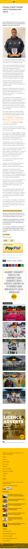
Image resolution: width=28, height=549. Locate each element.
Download (5, 466)
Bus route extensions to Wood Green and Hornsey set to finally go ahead (16, 514)
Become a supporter (7, 468)
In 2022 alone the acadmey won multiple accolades (14, 116)
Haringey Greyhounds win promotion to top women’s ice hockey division (14, 346)
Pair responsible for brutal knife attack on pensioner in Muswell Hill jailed (16, 524)
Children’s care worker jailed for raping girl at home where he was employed (16, 504)
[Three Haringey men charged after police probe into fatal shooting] (5, 500)
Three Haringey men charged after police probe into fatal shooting (16, 500)
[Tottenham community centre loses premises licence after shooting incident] (5, 496)
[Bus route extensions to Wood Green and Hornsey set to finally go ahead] (5, 514)
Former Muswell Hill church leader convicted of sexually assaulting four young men (15, 519)
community (9, 260)
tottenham (20, 260)
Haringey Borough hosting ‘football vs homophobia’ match (14, 363)
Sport (4, 5)
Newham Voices (15, 546)
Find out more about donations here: (10, 485)
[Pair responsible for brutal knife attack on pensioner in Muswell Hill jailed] (5, 525)
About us (4, 457)
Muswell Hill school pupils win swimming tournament (14, 396)
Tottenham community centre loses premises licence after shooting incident (16, 495)
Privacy (4, 475)
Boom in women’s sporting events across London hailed (14, 329)
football (14, 260)
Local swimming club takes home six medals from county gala (14, 379)
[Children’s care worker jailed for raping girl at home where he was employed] (5, 505)
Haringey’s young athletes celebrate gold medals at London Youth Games (14, 313)
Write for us (5, 459)
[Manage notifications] (2, 544)
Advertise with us (6, 461)
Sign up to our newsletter (8, 471)
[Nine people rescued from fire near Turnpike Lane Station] (5, 510)
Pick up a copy (5, 464)
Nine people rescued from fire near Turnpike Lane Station (15, 509)
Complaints (5, 473)
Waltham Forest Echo (17, 545)
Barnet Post (9, 546)
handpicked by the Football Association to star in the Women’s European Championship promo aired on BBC (13, 121)
